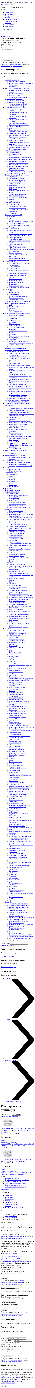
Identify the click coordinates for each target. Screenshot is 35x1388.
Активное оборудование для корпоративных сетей (18, 591)
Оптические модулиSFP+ (17, 826)
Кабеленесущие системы (17, 156)
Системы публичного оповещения (20, 793)
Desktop (11, 756)
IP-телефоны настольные (17, 687)
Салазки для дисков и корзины (19, 147)
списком (8, 1116)
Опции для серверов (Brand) (18, 104)
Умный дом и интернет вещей (19, 614)
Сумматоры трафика (15, 724)
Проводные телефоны (16, 298)
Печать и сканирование (16, 609)
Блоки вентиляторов (15, 796)
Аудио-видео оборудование (18, 904)
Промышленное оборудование (15, 455)
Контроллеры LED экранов (18, 443)
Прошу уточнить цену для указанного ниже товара (11, 1303)
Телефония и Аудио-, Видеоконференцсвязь (16, 537)
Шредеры (12, 478)
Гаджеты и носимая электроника (19, 905)
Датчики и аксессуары (16, 344)
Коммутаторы (13, 493)
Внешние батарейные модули (18, 838)
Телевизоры (12, 213)
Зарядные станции (15, 201)
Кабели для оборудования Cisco (19, 507)
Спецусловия (9, 16)
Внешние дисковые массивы (18, 163)
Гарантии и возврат (11, 21)
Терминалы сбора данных (17, 357)
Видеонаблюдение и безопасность (20, 544)
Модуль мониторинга (16, 897)
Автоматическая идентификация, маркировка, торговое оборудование (17, 349)
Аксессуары (13, 329)
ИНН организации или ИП (10, 1342)
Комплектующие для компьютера (20, 528)
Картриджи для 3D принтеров (19, 260)
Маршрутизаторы (14, 498)
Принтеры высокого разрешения (19, 701)
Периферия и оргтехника (17, 571)
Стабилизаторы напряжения (18, 197)
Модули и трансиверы (16, 505)
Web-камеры (13, 322)
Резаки (11, 476)
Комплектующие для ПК (17, 531)
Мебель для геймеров (16, 916)
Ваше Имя (4, 40)
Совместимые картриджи (17, 258)
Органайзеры (13, 710)
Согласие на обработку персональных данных (14, 63)
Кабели (11, 744)
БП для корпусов (14, 267)
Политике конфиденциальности (11, 66)
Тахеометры (13, 779)
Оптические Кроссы (15, 762)
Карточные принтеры (16, 694)
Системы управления (16, 433)
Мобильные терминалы (16, 639)
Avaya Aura (12, 658)
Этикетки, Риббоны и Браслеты (19, 398)
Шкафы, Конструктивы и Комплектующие (17, 738)
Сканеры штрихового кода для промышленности (19, 362)
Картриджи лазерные (16, 244)
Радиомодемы (13, 772)
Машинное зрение (15, 715)
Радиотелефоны (14, 294)
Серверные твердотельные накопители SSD (17, 137)
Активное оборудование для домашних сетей (18, 588)
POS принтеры (13, 696)
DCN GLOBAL (14, 656)
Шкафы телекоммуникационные (19, 736)
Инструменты (13, 810)
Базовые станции (14, 848)
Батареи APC (13, 177)
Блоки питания (14, 784)
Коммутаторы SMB (15, 891)
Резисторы (12, 885)
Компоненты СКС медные (17, 807)
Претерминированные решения (19, 805)
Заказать (3, 1140)
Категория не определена (17, 554)
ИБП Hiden (12, 199)
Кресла (7, 467)
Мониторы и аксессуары (17, 919)
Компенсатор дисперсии (17, 850)
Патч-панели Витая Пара (17, 751)
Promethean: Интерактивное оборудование (18, 439)
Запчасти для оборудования (14, 460)
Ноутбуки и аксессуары (16, 923)
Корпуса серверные (15, 126)
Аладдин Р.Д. (13, 453)
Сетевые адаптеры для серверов (19, 145)
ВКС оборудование (15, 448)
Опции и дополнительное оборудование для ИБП (17, 195)
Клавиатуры (13, 318)
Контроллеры (13, 801)
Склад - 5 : (8, 628)
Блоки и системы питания (17, 504)
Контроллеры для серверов (17, 133)
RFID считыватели (15, 743)
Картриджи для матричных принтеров (21, 246)
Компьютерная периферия (17, 526)
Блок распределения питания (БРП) (20, 827)
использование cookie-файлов (11, 1377)
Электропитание (14, 940)
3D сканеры (12, 677)
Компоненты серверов (16, 647)
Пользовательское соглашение (11, 1258)
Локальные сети (14, 152)
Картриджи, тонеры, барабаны (19, 573)
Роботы (11, 931)
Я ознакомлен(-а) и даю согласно (15, 64)
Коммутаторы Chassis (16, 672)
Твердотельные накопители (18, 273)
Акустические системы (16, 327)
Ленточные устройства (16, 168)
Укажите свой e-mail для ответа (12, 42)
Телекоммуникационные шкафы (19, 865)
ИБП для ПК (13, 189)
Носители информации (16, 170)
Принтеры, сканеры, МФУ (13, 215)
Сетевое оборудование (12, 151)
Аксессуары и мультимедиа (18, 604)
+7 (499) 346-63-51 (11, 1217)
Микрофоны (13, 417)
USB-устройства (14, 324)
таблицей (14, 1116)
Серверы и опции (14, 516)
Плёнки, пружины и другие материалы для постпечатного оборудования (19, 618)
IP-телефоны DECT (15, 689)
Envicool (11, 720)
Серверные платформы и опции (15, 107)
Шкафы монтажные (15, 734)
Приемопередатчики (15, 883)
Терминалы (12, 888)
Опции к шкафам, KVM (16, 306)
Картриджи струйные (16, 237)
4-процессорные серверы (17, 106)
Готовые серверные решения (18, 907)
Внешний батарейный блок (18, 840)
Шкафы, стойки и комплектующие (20, 730)
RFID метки (13, 663)
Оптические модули (15, 824)
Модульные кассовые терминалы (20, 789)
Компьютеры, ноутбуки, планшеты (20, 566)
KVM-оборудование (15, 312)
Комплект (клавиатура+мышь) (19, 336)
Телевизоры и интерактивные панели (21, 936)
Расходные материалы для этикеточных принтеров (17, 707)
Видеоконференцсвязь (16, 803)
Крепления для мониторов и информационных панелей (18, 207)
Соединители (13, 871)
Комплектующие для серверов (19, 912)
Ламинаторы (13, 474)
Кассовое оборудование (12, 490)
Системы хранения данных (18, 173)
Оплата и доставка (11, 19)
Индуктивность (14, 879)
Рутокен (11, 452)
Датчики (11, 758)
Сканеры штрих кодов (16, 675)
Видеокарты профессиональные (19, 270)
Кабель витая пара (15, 748)
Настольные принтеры (16, 890)
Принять (4, 1386)
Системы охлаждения (16, 286)
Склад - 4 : (8, 563)
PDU (10, 305)
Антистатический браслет (17, 855)
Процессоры (13, 128)
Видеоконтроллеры (15, 434)
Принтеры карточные (16, 692)
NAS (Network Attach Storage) (18, 164)
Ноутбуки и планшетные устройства (17, 88)
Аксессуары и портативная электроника (18, 313)
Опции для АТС (14, 293)
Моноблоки (12, 87)
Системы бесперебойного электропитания (17, 568)
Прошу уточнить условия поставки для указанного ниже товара (12, 1272)
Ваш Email (4, 1231)
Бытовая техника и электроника (19, 623)
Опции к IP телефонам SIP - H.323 (20, 301)
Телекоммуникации (15, 154)
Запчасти (12, 898)
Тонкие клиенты (14, 85)
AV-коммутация (14, 441)
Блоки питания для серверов (18, 132)
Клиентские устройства (16, 782)
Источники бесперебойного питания (17, 175)
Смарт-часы (12, 339)
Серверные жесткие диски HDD (19, 135)
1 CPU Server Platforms (16, 109)
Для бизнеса (9, 14)
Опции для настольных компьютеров (21, 83)
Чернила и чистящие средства (18, 725)
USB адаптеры (13, 338)
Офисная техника (10, 473)
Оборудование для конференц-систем (21, 422)
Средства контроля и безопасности (16, 341)
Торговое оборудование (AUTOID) (20, 938)
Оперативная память (15, 280)
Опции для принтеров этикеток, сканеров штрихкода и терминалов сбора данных (20, 387)
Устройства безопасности (17, 791)
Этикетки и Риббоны (16, 351)
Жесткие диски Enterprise (17, 140)
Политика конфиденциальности (11, 1256)
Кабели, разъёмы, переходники (19, 909)
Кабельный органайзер (16, 853)
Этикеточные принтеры (16, 699)
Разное (11, 819)
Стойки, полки (13, 308)
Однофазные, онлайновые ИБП (19, 713)
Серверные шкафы (15, 732)
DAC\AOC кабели (15, 653)
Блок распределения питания (18, 857)
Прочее (11, 561)
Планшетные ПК (14, 95)
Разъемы (11, 872)
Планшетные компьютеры (17, 668)
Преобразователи (14, 886)
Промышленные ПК (15, 930)
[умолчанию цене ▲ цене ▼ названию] (16, 1114)
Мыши (11, 317)
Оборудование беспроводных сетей (20, 159)
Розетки (11, 763)
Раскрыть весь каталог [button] (8, 1189)
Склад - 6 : (8, 902)
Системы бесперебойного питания (20, 518)
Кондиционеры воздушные (18, 774)
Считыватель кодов (15, 741)
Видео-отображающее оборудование (17, 400)
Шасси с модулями (15, 859)
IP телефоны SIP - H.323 (16, 299)
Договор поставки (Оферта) (14, 1207)
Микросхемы (13, 869)
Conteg (11, 760)
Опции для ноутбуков (16, 93)
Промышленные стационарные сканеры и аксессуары (19, 681)
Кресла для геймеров (15, 471)
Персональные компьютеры (18, 512)
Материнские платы (15, 279)
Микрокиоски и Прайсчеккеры (19, 379)
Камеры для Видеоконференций (19, 412)
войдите (26, 2)
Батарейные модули (15, 867)
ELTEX (11, 654)
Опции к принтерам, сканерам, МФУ (21, 222)
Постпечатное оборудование (18, 627)
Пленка (11, 483)
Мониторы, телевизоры (12, 202)
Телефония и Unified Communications (21, 597)
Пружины (12, 481)
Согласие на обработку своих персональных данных (14, 1235)
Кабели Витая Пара (15, 746)
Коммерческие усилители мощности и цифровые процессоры (21, 414)
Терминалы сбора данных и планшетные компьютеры (18, 395)
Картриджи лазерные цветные (19, 235)
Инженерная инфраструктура (18, 594)
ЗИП (10, 651)
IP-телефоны (13, 500)
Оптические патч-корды (17, 753)
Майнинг (12, 914)
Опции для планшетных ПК (18, 97)
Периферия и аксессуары (17, 926)
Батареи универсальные (16, 178)
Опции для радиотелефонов (18, 296)
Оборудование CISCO (12, 492)
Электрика (8, 488)
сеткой (3, 1116)
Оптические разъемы (16, 800)
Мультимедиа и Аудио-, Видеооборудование (16, 534)
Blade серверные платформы (18, 123)
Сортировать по (6, 1114)
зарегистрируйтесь (7, 4)
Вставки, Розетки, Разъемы (18, 769)
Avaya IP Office (13, 718)
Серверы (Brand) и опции (13, 99)
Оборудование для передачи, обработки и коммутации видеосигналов (18, 426)
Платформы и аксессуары (17, 928)
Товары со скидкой (15, 817)
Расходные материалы (12, 228)
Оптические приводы (16, 282)
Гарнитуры (12, 320)
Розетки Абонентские (16, 765)
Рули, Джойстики (14, 325)
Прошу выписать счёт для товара (12, 1331)
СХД (10, 582)
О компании (9, 12)
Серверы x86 (13, 646)
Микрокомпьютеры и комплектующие (21, 917)
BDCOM (11, 659)
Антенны (12, 798)
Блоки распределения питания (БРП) (21, 786)
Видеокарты (13, 268)
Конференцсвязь (14, 722)
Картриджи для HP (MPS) (17, 247)
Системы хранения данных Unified (20, 171)
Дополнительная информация (11, 1346)
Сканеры (11, 220)
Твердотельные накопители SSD (19, 287)
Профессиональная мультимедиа (19, 611)
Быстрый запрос (7, 36)
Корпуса (11, 277)
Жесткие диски (14, 272)
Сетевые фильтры (14, 183)
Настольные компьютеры (17, 81)
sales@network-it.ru (6, 33)
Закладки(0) (9, 26)
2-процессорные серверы (17, 102)
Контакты (8, 23)
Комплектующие (10, 261)
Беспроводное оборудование (18, 502)
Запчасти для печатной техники (19, 462)
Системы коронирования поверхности (21, 727)
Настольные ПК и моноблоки (18, 921)
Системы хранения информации (15, 161)
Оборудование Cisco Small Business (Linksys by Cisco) (20, 496)
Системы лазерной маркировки (19, 788)
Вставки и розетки (15, 767)
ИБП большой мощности (17, 187)
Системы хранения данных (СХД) (20, 935)
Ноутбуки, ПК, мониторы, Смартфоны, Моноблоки (17, 601)
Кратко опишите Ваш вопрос (11, 46)
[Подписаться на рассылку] (27, 1231)
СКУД (11, 346)
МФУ (10, 218)
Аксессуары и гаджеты (16, 556)
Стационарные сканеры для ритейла (21, 679)
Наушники (12, 334)
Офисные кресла (14, 469)
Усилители (12, 876)
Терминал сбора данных (17, 640)
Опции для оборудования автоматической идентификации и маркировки (20, 375)
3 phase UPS (13, 661)
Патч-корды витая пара (16, 749)
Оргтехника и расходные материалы (21, 514)
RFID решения (13, 812)
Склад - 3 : (8, 509)
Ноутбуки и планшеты (16, 511)
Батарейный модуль (15, 684)
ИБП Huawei (13, 185)
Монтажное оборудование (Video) (20, 421)
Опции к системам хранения (18, 166)
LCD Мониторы (14, 204)
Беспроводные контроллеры (18, 795)
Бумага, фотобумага (15, 239)
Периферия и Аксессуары (17, 634)
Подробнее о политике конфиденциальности (11, 1382)
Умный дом (12, 552)
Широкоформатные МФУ (17, 223)
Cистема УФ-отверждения (17, 729)
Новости (7, 17)
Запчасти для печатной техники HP (20, 466)
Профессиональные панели (18, 402)
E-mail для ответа (7, 1340)
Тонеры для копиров (15, 253)
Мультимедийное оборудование (19, 549)
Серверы (11, 580)
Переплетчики (13, 486)
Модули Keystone (14, 770)
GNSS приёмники (15, 808)
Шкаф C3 (12, 834)
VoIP (10, 900)
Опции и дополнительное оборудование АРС (17, 181)
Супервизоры (13, 781)
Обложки (12, 479)
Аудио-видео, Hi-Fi (15, 540)
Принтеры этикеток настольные (19, 365)
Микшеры (12, 419)
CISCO (11, 649)
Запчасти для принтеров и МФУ (19, 599)
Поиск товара (5, 943)
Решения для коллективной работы (20, 436)
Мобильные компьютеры (17, 630)
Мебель (11, 625)
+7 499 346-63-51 (6, 29)
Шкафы (11, 310)
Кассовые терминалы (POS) (18, 384)
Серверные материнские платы (19, 125)
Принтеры (12, 216)
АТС (10, 291)
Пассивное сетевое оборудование (20, 157)
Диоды (11, 881)
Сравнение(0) (9, 24)
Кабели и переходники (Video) (19, 410)
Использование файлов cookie (11, 1260)
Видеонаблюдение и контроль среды (21, 343)
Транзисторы (13, 874)
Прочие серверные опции (17, 149)
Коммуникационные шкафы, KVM (16, 303)
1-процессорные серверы (17, 100)
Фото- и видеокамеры (16, 550)
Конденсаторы (13, 878)
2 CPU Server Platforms (16, 111)
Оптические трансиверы (17, 642)
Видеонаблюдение (15, 542)
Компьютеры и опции (12, 80)
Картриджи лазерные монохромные (20, 234)
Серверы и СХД (14, 583)
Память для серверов (15, 130)
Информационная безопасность (15, 450)
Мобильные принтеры (16, 698)
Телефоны (12, 685)
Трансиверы (13, 852)
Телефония (8, 289)
